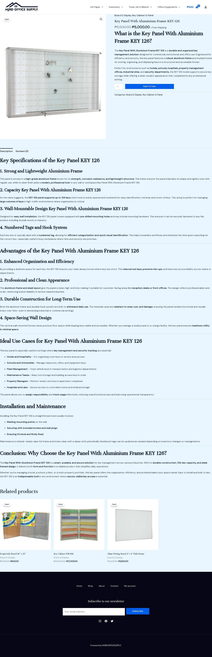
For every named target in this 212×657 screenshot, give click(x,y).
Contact (114, 586)
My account (130, 586)
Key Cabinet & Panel (142, 15)
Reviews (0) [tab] (22, 151)
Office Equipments (167, 7)
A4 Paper (95, 7)
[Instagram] (100, 621)
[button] (101, 7)
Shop (90, 586)
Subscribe (137, 611)
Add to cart (149, 86)
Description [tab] (6, 151)
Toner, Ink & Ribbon (139, 7)
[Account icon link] (205, 7)
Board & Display (123, 15)
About (102, 586)
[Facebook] (106, 621)
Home (79, 586)
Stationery (114, 7)
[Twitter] (112, 621)
